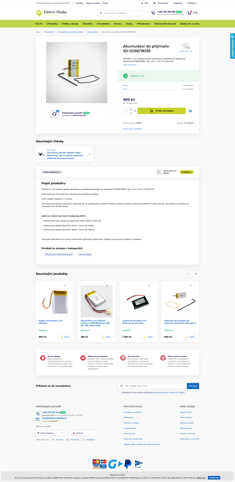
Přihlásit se (192, 3)
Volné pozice (129, 433)
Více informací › (130, 65)
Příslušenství (49, 32)
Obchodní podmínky (133, 439)
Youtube (59, 439)
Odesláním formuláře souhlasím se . (153, 392)
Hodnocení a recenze (189, 439)
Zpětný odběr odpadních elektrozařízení (142, 444)
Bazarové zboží (187, 423)
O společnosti (130, 428)
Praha (125, 85)
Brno (125, 89)
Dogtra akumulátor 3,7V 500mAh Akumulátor (134, 321)
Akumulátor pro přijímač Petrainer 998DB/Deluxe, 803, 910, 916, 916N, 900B (95, 323)
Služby (105, 3)
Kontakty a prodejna (133, 412)
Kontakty (79, 3)
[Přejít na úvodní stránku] (51, 13)
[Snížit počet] (131, 112)
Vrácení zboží (186, 412)
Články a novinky (187, 433)
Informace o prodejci (132, 129)
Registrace (178, 3)
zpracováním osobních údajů (170, 392)
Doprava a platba (93, 3)
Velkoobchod (186, 428)
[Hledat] (101, 13)
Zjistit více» (201, 478)
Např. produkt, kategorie (115, 13)
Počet (126, 111)
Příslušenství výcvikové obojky (70, 32)
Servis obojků (186, 417)
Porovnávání (163, 3)
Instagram (90, 439)
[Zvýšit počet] (131, 109)
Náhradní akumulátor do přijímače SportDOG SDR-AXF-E (180, 321)
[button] (196, 274)
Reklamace (129, 417)
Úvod (38, 32)
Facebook (74, 439)
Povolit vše (214, 478)
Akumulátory (92, 32)
